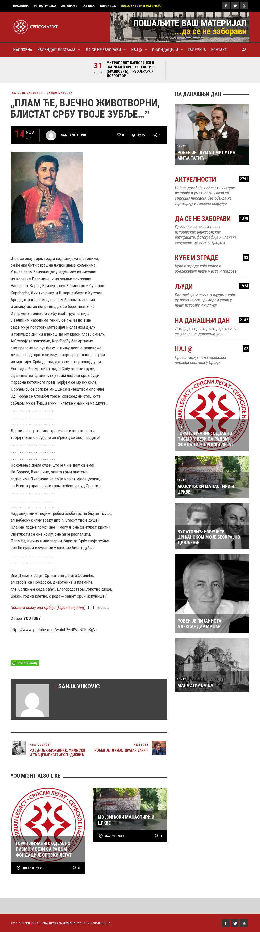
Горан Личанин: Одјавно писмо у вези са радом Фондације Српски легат (205, 439)
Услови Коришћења (93, 923)
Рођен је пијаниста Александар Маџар (199, 623)
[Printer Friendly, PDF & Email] (25, 663)
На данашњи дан (211, 320)
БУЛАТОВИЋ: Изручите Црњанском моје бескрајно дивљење (208, 537)
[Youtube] (244, 5)
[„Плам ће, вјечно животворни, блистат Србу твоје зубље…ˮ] (47, 196)
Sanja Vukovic (73, 135)
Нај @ (211, 349)
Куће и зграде (211, 258)
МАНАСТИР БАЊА (195, 685)
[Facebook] (226, 5)
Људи (211, 286)
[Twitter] (235, 5)
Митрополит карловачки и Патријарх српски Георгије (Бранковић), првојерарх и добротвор (131, 69)
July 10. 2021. (33, 868)
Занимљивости (59, 93)
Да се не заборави (27, 93)
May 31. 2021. (115, 836)
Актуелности (211, 179)
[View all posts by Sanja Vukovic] (51, 135)
